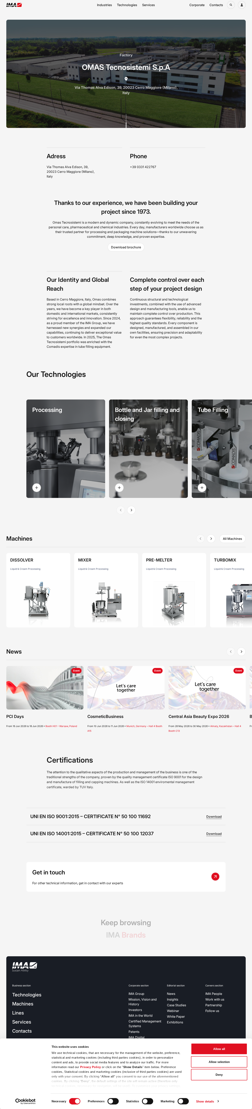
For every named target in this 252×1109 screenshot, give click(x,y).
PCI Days (15, 716)
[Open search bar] (231, 5)
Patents (134, 1032)
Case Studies (176, 1005)
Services (148, 5)
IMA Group (136, 994)
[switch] (113, 1101)
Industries (104, 5)
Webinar (173, 1011)
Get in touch (48, 872)
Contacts (216, 5)
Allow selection (219, 1061)
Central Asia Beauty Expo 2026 (199, 716)
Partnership (213, 1005)
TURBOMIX (225, 560)
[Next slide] (131, 510)
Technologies (127, 5)
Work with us (214, 999)
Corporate (197, 5)
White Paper (176, 1016)
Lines (18, 1013)
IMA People (213, 994)
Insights (172, 999)
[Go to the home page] (14, 5)
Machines (22, 1004)
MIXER (84, 560)
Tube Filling (213, 409)
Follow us (212, 1011)
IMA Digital (137, 1037)
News (171, 994)
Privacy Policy (90, 1067)
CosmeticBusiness (105, 716)
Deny (219, 1074)
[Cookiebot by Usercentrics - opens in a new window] (25, 1101)
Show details (205, 1101)
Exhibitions (175, 1022)
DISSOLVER (21, 560)
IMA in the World (141, 1015)
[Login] (242, 5)
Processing (47, 409)
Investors (135, 1010)
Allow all (219, 1049)
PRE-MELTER (159, 560)
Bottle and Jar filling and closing (147, 414)
